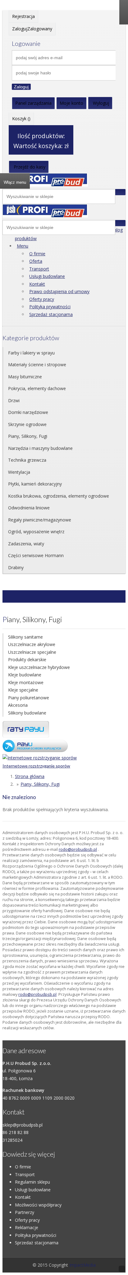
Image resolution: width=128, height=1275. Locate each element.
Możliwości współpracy (38, 1205)
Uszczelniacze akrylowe (31, 644)
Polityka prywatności (50, 307)
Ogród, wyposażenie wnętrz (36, 531)
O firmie (37, 254)
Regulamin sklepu (32, 1182)
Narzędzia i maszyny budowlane (40, 448)
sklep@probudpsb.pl (22, 1125)
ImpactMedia (82, 1265)
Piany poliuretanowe (28, 698)
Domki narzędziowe (28, 412)
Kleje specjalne (23, 690)
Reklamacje (26, 1227)
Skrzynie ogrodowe (27, 424)
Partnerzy (24, 1212)
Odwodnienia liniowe (29, 508)
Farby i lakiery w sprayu (31, 353)
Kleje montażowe (25, 682)
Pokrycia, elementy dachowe (37, 388)
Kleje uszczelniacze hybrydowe (39, 667)
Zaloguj (21, 86)
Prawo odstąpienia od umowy (59, 291)
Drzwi (14, 400)
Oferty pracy (41, 299)
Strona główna (29, 776)
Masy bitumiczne (25, 377)
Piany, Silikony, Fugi (27, 436)
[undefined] (45, 216)
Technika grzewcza (27, 460)
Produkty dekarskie (27, 659)
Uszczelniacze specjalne (32, 652)
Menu (22, 246)
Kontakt (37, 284)
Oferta (35, 261)
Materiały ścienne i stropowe (37, 364)
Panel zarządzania (33, 103)
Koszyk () (21, 118)
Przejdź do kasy (29, 167)
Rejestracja (23, 16)
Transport (39, 269)
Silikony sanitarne (25, 637)
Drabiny (16, 567)
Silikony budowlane (27, 713)
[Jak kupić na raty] (25, 736)
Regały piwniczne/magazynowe (39, 520)
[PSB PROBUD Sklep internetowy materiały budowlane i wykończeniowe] (45, 185)
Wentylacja (19, 472)
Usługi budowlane (47, 276)
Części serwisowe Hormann (36, 555)
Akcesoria (18, 705)
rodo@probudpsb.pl (78, 849)
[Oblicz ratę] (35, 750)
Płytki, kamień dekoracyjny (35, 484)
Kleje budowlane (24, 675)
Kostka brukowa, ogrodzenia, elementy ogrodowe (58, 496)
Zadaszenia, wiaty (26, 544)
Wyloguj (101, 103)
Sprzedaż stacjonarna (51, 314)
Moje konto (71, 103)
